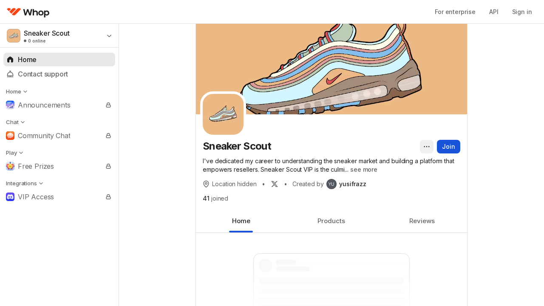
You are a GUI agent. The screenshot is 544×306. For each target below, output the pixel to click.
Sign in (522, 11)
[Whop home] (28, 11)
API (494, 11)
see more (363, 169)
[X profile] (274, 184)
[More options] (427, 146)
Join (448, 146)
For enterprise (455, 11)
